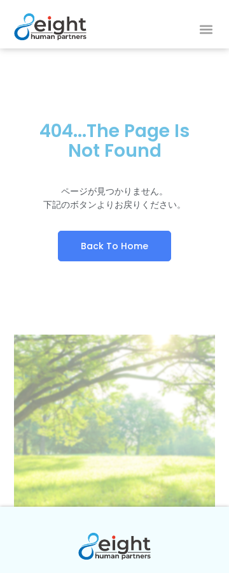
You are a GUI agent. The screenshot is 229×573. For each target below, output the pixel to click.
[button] (205, 29)
